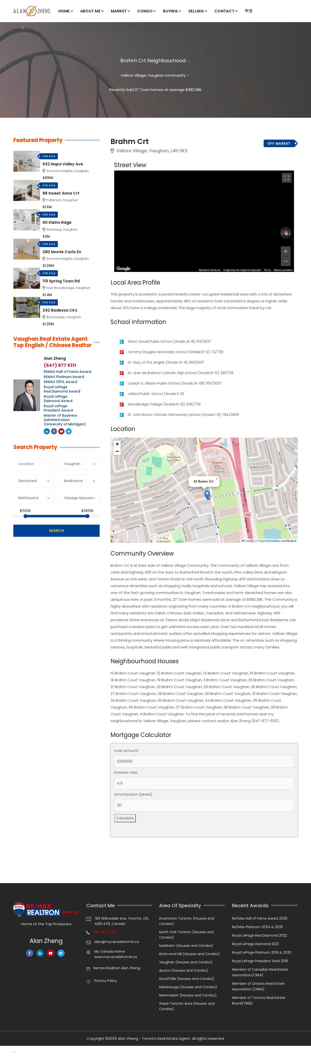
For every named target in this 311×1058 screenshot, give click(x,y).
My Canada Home (109, 951)
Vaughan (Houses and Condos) (186, 962)
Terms (267, 270)
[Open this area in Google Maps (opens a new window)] (123, 269)
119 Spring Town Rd (61, 281)
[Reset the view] (285, 232)
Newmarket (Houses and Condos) (188, 995)
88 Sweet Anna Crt (61, 193)
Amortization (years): (133, 794)
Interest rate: (126, 772)
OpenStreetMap (269, 541)
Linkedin (47, 431)
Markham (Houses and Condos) (186, 945)
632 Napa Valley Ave (63, 164)
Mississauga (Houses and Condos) (188, 987)
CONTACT (224, 11)
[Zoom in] (286, 251)
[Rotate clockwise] (290, 233)
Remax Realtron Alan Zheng (117, 968)
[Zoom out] (286, 261)
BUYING (170, 11)
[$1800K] (87, 516)
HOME (64, 11)
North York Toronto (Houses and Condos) (186, 935)
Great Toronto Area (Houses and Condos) (187, 1006)
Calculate (125, 818)
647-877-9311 (105, 932)
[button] (207, 495)
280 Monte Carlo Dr (62, 252)
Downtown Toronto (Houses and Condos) (186, 921)
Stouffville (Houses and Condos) (186, 978)
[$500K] (25, 516)
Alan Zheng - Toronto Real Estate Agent (154, 1038)
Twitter (69, 431)
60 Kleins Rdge (57, 222)
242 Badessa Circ (60, 310)
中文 (249, 11)
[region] (204, 221)
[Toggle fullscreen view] (287, 178)
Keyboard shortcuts (209, 270)
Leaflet (249, 541)
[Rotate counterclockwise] (281, 233)
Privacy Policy (105, 980)
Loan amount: (126, 750)
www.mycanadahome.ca (115, 956)
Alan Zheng (55, 358)
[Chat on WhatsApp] (6, 1052)
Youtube (61, 431)
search (56, 530)
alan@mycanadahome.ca (116, 941)
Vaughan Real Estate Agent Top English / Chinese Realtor (52, 342)
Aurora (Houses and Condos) (183, 970)
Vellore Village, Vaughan (142, 75)
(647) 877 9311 (60, 365)
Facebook (54, 431)
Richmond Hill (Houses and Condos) (189, 953)
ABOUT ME (90, 11)
